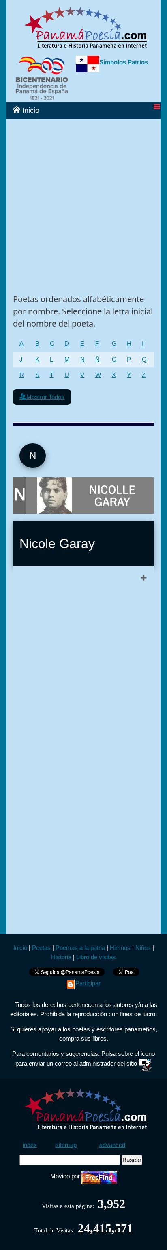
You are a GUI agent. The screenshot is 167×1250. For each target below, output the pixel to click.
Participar (88, 983)
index (30, 1144)
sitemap (66, 1144)
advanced (112, 1144)
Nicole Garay (57, 543)
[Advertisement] (83, 203)
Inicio (29, 110)
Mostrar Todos (45, 396)
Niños (143, 947)
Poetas (40, 947)
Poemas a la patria (80, 947)
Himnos (120, 947)
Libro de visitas (96, 957)
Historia (61, 957)
